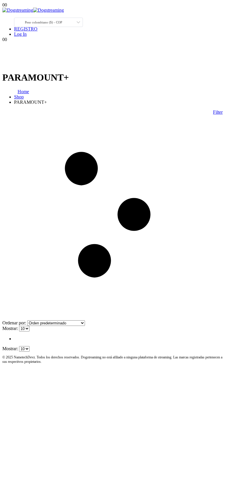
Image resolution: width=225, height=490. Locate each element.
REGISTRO (26, 28)
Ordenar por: (14, 322)
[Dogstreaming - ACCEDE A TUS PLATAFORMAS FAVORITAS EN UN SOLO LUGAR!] (33, 10)
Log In (20, 34)
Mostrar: (10, 328)
